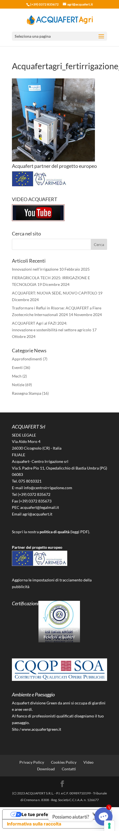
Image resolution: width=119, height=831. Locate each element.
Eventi (17, 367)
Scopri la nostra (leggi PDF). (51, 531)
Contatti (69, 768)
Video (88, 762)
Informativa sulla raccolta (34, 824)
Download (46, 768)
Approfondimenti (27, 358)
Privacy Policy (31, 762)
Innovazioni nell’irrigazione (35, 269)
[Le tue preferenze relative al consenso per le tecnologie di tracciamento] (109, 825)
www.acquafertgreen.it (41, 729)
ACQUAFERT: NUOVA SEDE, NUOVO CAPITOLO (54, 293)
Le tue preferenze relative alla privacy (63, 814)
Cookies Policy (63, 762)
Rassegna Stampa (26, 393)
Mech (17, 376)
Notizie (18, 384)
